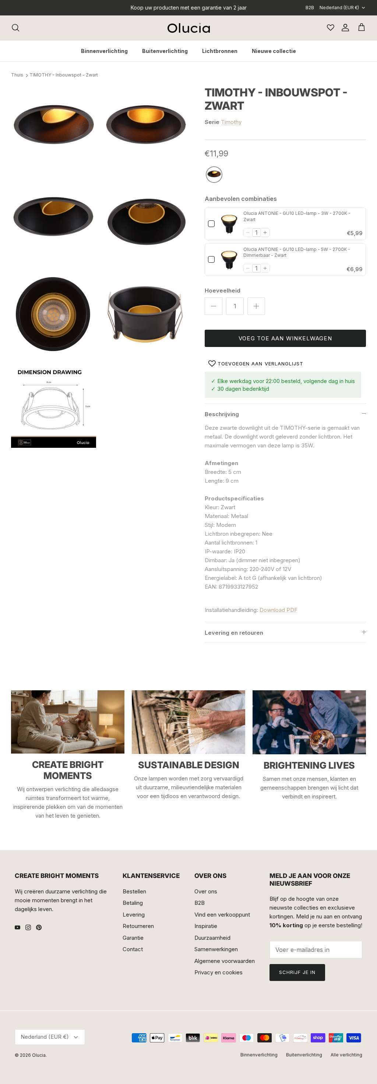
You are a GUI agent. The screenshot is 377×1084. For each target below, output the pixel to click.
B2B (310, 7)
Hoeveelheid (222, 290)
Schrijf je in (297, 972)
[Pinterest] (39, 927)
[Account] (344, 27)
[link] (229, 223)
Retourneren (138, 925)
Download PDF (278, 609)
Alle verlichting (346, 1055)
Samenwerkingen (216, 949)
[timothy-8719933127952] (214, 175)
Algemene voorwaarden (224, 960)
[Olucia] (189, 28)
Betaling (133, 902)
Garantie (133, 937)
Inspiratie (205, 925)
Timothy (231, 121)
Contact (133, 949)
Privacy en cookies (218, 972)
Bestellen (134, 891)
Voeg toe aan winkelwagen (285, 338)
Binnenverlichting (104, 51)
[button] (248, 233)
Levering (134, 914)
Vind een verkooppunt (222, 914)
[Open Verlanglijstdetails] (330, 27)
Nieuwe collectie (274, 51)
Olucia (39, 1055)
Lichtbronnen (219, 51)
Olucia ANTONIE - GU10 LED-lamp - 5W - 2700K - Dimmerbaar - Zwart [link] (296, 252)
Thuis (17, 75)
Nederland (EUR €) (339, 7)
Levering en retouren (234, 632)
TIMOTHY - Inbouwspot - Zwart (63, 75)
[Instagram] (28, 927)
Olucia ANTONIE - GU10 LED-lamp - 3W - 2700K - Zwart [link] (296, 216)
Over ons (205, 891)
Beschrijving (222, 414)
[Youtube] (17, 927)
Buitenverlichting (165, 51)
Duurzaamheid (212, 937)
